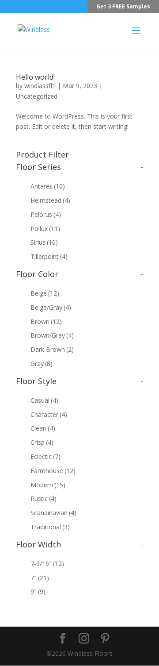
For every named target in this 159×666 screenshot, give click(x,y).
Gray (41, 363)
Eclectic (45, 456)
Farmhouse (53, 470)
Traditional (50, 527)
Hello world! (35, 77)
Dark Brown (52, 349)
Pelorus (45, 214)
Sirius (44, 242)
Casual (44, 400)
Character (48, 414)
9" (37, 591)
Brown (46, 321)
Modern (47, 485)
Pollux (45, 228)
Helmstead (50, 200)
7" (39, 578)
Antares (47, 186)
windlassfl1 (40, 85)
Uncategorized (36, 96)
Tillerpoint (49, 256)
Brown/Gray (52, 335)
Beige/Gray (50, 307)
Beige (44, 293)
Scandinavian (53, 512)
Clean (42, 428)
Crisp (41, 442)
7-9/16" (47, 563)
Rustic (43, 498)
